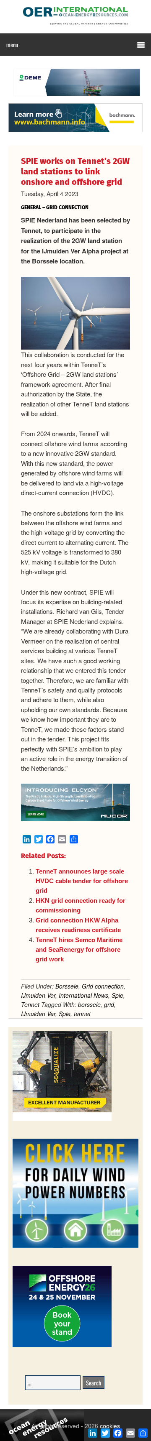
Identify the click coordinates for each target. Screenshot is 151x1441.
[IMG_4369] (75, 99)
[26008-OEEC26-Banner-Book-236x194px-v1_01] (62, 1345)
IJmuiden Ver (38, 995)
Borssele (66, 986)
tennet (82, 1013)
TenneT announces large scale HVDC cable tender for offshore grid (82, 881)
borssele (89, 1004)
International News (83, 995)
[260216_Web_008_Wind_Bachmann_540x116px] (75, 131)
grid (109, 1004)
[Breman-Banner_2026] (62, 1119)
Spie (117, 995)
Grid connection (103, 986)
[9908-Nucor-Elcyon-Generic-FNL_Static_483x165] (75, 818)
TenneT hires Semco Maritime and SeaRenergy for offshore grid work (79, 949)
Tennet (30, 1004)
